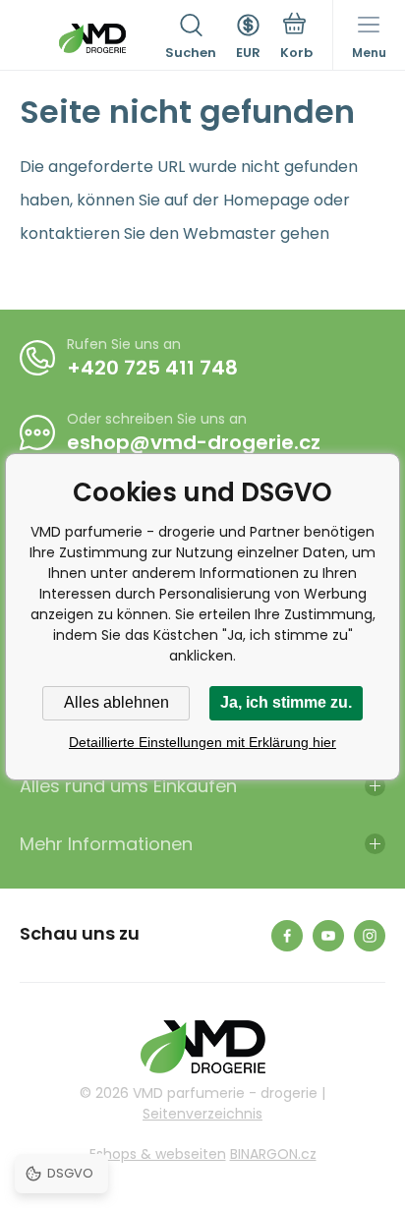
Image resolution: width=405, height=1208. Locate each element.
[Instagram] (369, 935)
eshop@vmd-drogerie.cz (193, 442)
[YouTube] (328, 935)
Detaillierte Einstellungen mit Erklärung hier (202, 742)
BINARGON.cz (273, 1154)
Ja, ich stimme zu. (286, 702)
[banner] (92, 38)
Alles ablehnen (116, 702)
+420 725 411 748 (152, 367)
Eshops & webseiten (157, 1154)
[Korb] (296, 38)
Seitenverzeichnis (202, 1113)
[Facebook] (287, 935)
